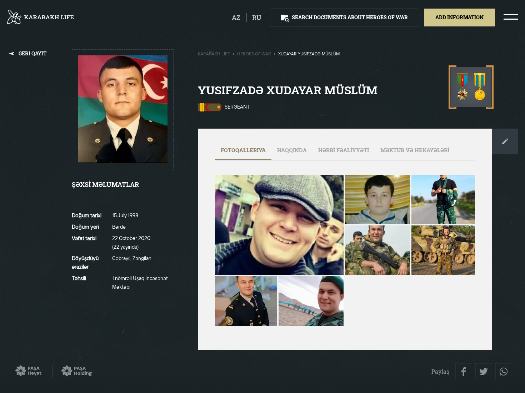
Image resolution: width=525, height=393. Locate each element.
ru (256, 17)
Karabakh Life (214, 54)
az (236, 17)
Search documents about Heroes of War (350, 17)
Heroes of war (254, 54)
